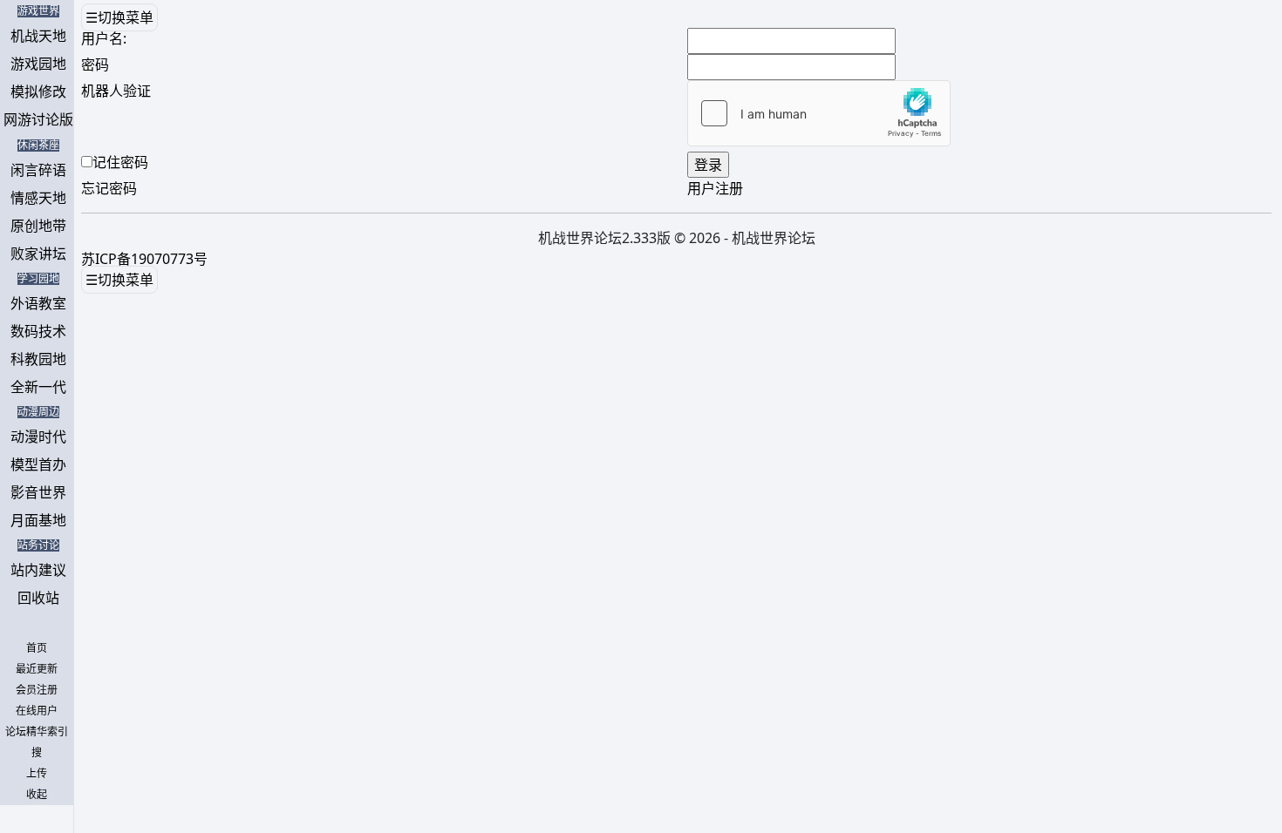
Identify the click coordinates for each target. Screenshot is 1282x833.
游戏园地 (38, 63)
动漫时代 (38, 436)
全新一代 (38, 386)
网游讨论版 (38, 119)
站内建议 (38, 569)
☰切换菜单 (119, 17)
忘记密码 (109, 188)
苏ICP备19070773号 (144, 258)
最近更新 (37, 669)
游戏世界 (38, 11)
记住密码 (120, 162)
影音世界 (38, 492)
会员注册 (37, 690)
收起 (36, 795)
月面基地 (38, 520)
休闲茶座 (38, 145)
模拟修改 (38, 91)
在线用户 (37, 711)
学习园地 (38, 279)
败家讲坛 (38, 253)
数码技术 (38, 331)
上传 (36, 774)
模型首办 (38, 464)
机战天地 (38, 35)
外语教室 (38, 303)
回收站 (38, 597)
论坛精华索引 (36, 732)
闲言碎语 (38, 169)
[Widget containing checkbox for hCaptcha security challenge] (819, 113)
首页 (36, 648)
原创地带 (38, 225)
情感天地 (38, 197)
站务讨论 (38, 545)
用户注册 (715, 188)
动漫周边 (38, 412)
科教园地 (38, 359)
